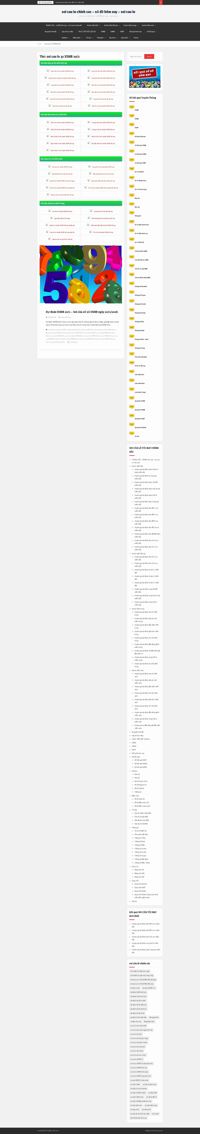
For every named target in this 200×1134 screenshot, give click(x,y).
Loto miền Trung (140, 392)
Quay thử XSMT (140, 419)
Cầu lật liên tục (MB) (141, 260)
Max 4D (137, 207)
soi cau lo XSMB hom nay (138, 1068)
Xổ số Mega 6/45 (140, 180)
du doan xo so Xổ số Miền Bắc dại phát (143, 980)
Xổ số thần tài (139, 242)
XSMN (113, 32)
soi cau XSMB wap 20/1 (57, 342)
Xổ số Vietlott (139, 788)
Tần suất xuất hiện (141, 357)
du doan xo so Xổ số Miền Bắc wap (141, 984)
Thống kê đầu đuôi (141, 286)
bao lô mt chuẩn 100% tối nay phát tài (62, 232)
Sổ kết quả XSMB (140, 145)
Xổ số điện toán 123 (141, 233)
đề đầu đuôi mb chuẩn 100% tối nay (103, 143)
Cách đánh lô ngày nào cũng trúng (141, 975)
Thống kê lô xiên (140, 304)
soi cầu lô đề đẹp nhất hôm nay (140, 1101)
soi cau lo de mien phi (137, 1047)
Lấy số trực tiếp (67, 32)
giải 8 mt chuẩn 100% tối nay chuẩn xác (62, 225)
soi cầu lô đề (152, 1093)
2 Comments (74, 342)
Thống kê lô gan (140, 295)
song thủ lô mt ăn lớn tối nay (103, 211)
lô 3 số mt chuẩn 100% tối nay (103, 232)
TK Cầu (88, 38)
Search (149, 56)
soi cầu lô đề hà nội (136, 1097)
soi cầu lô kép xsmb (149, 1084)
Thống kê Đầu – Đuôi (141, 339)
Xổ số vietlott (139, 172)
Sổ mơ (136, 38)
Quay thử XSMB (140, 401)
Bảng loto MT (139, 870)
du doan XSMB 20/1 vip (77, 333)
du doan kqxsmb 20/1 (73, 330)
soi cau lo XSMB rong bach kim (140, 1076)
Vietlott (64, 38)
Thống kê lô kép (140, 313)
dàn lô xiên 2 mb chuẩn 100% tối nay (62, 136)
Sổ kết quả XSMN (140, 154)
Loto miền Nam (139, 383)
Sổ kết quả (151, 32)
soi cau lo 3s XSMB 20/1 (91, 336)
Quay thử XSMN (140, 410)
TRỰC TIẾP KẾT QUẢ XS (87, 32)
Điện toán (76, 38)
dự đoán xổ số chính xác (138, 1009)
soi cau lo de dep (136, 1034)
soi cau (160, 1131)
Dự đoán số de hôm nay (138, 996)
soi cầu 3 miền (135, 1084)
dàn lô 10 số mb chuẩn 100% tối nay (103, 136)
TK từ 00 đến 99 (140, 366)
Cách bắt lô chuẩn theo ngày (139, 971)
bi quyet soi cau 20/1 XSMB (57, 330)
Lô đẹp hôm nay (135, 1021)
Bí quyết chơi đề (50, 32)
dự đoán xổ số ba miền (138, 1001)
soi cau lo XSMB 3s (136, 1059)
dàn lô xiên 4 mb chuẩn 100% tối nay (62, 150)
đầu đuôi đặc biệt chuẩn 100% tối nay (103, 225)
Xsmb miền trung (130, 25)
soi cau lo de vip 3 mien (138, 1055)
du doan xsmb (135, 988)
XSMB (103, 32)
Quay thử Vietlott (140, 427)
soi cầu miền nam (136, 1105)
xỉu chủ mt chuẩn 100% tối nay (62, 211)
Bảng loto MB (139, 877)
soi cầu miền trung (151, 1105)
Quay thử (124, 38)
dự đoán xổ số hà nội (137, 1013)
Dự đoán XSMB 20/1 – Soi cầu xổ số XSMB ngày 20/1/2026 (82, 312)
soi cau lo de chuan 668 (138, 1026)
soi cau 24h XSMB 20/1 (57, 336)
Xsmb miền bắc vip (111, 25)
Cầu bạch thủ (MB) (141, 251)
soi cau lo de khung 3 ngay (139, 1038)
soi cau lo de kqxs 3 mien (138, 1042)
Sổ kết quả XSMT (140, 163)
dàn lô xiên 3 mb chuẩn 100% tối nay (62, 143)
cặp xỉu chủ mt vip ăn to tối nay (62, 239)
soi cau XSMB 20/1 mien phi (90, 339)
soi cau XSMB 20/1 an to (107, 336)
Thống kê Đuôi (139, 330)
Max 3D (137, 198)
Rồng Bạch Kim (149, 1021)
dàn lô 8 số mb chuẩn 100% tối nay (62, 129)
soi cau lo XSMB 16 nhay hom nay (141, 1063)
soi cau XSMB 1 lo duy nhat (139, 1080)
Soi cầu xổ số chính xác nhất (139, 1114)
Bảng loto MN (139, 873)
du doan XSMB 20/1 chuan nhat (91, 330)
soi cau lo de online (136, 1051)
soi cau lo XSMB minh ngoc (139, 1072)
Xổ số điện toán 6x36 (142, 225)
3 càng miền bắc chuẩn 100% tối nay (103, 122)
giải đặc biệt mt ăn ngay (62, 218)
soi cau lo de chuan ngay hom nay (141, 1030)
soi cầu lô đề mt (151, 1097)
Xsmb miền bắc (92, 25)
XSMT (122, 32)
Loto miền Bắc (139, 374)
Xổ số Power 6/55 (141, 189)
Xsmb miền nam (148, 25)
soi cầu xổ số (146, 1109)
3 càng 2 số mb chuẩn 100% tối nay (103, 129)
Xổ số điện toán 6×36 (142, 806)
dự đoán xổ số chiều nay (138, 1005)
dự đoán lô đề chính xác (138, 992)
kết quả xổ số (153, 1017)
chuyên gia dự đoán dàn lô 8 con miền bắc (70, 2)
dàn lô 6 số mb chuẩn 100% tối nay (62, 122)
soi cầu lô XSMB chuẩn (137, 1093)
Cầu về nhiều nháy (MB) (142, 277)
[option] (74, 2)
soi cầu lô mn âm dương (138, 1089)
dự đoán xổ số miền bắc (138, 1017)
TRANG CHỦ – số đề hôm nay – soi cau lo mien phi (64, 25)
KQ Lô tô (112, 38)
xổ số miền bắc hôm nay (138, 1118)
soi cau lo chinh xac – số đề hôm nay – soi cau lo (98, 11)
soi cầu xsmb (134, 1109)
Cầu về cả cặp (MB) (141, 269)
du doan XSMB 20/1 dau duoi (60, 333)
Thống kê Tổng (140, 348)
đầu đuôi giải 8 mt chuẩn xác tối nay (103, 218)
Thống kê (100, 38)
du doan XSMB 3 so (92, 333)
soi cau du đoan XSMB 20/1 (74, 336)
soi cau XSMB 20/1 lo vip (73, 339)
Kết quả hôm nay (135, 32)
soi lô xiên (155, 1114)
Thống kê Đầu (139, 321)
